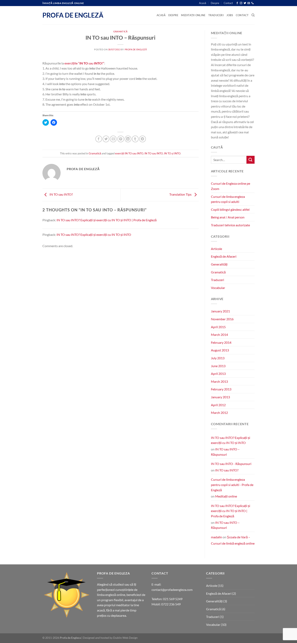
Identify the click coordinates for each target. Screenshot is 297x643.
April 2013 (218, 373)
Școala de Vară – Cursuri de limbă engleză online (233, 540)
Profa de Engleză (72, 15)
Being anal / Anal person (227, 217)
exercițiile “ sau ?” (84, 63)
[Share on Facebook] (98, 139)
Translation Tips (180, 194)
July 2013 (217, 358)
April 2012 (218, 405)
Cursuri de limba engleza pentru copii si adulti (228, 199)
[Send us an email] (249, 3)
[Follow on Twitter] (245, 3)
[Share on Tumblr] (135, 139)
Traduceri (216, 15)
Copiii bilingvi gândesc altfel (230, 209)
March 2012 (219, 412)
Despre (215, 3)
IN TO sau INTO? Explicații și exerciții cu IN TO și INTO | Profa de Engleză (107, 220)
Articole (216, 249)
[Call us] (252, 3)
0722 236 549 (171, 604)
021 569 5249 (172, 599)
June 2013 (218, 366)
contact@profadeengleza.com (172, 589)
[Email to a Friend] (113, 139)
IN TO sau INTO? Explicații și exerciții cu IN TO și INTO (94, 234)
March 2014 (219, 334)
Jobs (229, 15)
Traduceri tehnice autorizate (230, 225)
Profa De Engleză (136, 49)
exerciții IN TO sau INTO (129, 153)
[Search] (253, 15)
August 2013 (220, 350)
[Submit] (250, 160)
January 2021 (220, 311)
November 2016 (222, 319)
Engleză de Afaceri (223, 256)
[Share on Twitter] (106, 139)
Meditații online (193, 15)
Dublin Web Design (125, 637)
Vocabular (218, 288)
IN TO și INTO (172, 153)
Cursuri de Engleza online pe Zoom (230, 186)
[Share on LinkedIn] (128, 139)
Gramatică (120, 31)
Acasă (202, 3)
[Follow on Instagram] (241, 3)
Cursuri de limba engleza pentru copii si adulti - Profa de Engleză (232, 485)
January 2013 (220, 397)
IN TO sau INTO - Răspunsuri (231, 464)
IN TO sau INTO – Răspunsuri (225, 451)
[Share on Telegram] (142, 139)
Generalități (219, 264)
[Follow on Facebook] (237, 3)
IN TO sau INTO (153, 153)
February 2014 (221, 342)
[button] (66, 595)
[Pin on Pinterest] (120, 139)
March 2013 (219, 381)
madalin (216, 537)
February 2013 (221, 389)
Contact (228, 3)
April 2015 (218, 327)
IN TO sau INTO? (61, 194)
